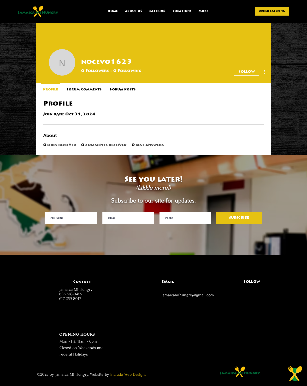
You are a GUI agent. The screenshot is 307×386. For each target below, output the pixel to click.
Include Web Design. (128, 374)
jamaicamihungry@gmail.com (188, 295)
